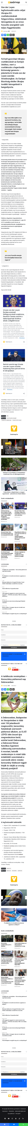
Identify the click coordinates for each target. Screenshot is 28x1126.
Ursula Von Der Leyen (17, 420)
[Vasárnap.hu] (14, 2)
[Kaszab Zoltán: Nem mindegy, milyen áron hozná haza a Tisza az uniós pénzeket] (21, 506)
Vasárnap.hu (5, 31)
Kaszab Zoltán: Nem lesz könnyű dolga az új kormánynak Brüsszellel (7, 534)
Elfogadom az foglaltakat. (14, 645)
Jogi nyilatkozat (11, 1113)
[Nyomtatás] (13, 35)
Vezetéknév (3, 634)
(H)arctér (8, 444)
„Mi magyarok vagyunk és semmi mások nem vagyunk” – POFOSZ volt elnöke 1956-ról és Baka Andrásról (13, 451)
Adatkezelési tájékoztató (20, 1111)
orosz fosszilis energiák (11, 418)
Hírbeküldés (11, 1111)
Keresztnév (3, 639)
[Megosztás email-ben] (11, 35)
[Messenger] (5, 35)
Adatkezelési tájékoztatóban (14, 645)
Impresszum (5, 1111)
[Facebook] (2, 35)
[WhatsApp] (8, 35)
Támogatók (17, 1113)
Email (2, 629)
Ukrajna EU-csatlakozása (6, 420)
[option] (14, 447)
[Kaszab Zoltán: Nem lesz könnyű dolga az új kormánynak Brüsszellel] (7, 527)
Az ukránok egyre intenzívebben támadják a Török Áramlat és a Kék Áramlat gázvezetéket (7, 554)
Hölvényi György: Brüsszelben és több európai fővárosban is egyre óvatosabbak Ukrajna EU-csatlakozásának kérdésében (6, 515)
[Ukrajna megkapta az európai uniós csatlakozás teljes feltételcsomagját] (21, 547)
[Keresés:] (26, 3)
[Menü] (2, 3)
